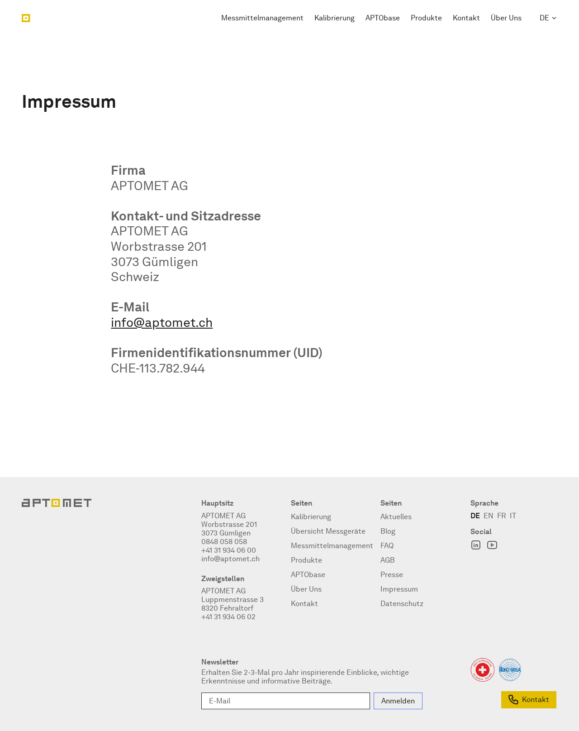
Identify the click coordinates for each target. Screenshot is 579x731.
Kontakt (466, 18)
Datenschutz (401, 603)
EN (489, 515)
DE (544, 18)
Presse (391, 574)
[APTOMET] (26, 18)
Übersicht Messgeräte (328, 531)
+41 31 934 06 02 (228, 616)
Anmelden (398, 701)
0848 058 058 (224, 541)
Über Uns (506, 18)
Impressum (399, 589)
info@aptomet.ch (162, 322)
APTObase (382, 18)
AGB (387, 560)
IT (513, 515)
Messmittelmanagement (262, 18)
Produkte (426, 18)
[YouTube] (492, 545)
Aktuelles (396, 516)
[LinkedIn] (475, 545)
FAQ (387, 545)
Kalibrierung (334, 18)
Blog (387, 531)
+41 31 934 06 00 (228, 550)
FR (501, 515)
